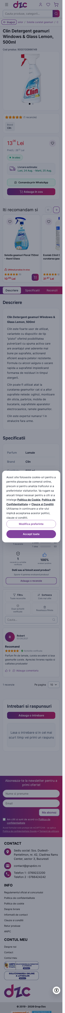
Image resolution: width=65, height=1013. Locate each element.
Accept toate (31, 534)
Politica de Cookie (28, 499)
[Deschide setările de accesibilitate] (56, 990)
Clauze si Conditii (42, 504)
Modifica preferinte (31, 524)
